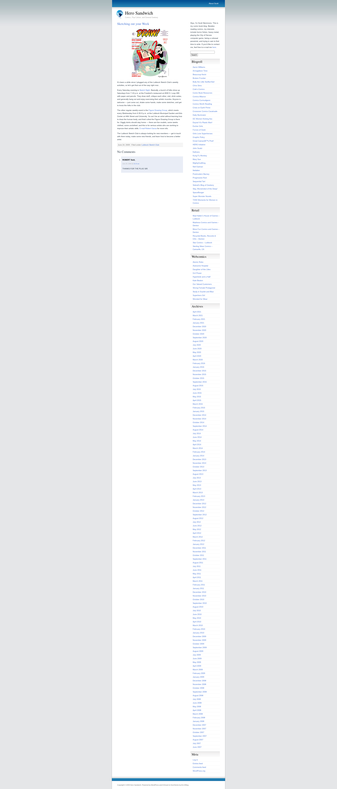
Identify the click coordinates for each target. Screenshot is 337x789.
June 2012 (197, 526)
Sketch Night (144, 90)
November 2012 (199, 507)
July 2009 (197, 655)
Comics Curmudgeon (201, 100)
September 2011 (200, 559)
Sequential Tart (199, 181)
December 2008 (199, 681)
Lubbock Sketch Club (150, 145)
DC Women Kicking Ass (202, 119)
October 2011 (198, 555)
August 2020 (198, 341)
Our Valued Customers (202, 284)
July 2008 (197, 699)
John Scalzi (197, 148)
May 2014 (197, 441)
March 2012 (198, 537)
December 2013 (199, 459)
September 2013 (200, 470)
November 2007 (199, 729)
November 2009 (199, 640)
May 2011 (197, 574)
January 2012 (198, 544)
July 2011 (197, 566)
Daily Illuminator (199, 115)
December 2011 (199, 548)
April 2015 (197, 400)
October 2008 (198, 688)
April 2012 (197, 533)
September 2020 (200, 337)
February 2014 (199, 452)
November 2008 (199, 684)
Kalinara (196, 152)
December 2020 (199, 326)
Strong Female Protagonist (204, 288)
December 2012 (199, 503)
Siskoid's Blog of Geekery (203, 185)
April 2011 (197, 577)
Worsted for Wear (200, 299)
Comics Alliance (199, 97)
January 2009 (198, 677)
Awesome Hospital (200, 266)
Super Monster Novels (202, 196)
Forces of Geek (199, 130)
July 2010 (197, 610)
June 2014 (197, 437)
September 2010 (200, 603)
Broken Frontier (199, 78)
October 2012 (198, 511)
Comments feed (199, 767)
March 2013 (198, 492)
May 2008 (197, 706)
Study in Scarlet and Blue (203, 292)
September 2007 (200, 736)
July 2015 (197, 389)
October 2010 (198, 599)
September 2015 (200, 382)
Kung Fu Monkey (200, 156)
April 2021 (197, 312)
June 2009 (197, 658)
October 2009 (198, 644)
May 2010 (197, 618)
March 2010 (198, 625)
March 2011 (198, 581)
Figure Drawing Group (158, 110)
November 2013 (199, 463)
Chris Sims (197, 85)
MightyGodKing (199, 163)
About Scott (213, 3)
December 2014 (199, 415)
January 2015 (198, 411)
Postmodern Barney (201, 174)
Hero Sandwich (139, 13)
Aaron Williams (199, 67)
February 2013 (199, 496)
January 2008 (198, 721)
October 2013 (198, 467)
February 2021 (199, 319)
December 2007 (199, 725)
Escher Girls (198, 126)
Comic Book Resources (202, 93)
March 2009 (198, 670)
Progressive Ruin (200, 178)
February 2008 (199, 718)
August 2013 (198, 474)
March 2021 (198, 315)
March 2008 (198, 714)
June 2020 (197, 349)
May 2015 (197, 397)
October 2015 (198, 378)
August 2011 (198, 563)
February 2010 (199, 629)
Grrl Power (197, 273)
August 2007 (198, 740)
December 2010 (199, 592)
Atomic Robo (198, 262)
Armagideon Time (200, 71)
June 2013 (197, 481)
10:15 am (136, 163)
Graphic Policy (199, 137)
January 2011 (198, 588)
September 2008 (200, 692)
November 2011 (199, 552)
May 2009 (197, 662)
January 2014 (198, 456)
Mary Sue (197, 159)
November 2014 (199, 419)
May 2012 (197, 529)
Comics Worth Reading (202, 104)
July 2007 (197, 743)
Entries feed (198, 763)
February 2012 (199, 540)
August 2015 (198, 386)
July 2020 (197, 345)
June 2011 (197, 570)
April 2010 (197, 622)
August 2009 (198, 651)
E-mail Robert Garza (148, 128)
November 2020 (199, 330)
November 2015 (199, 374)
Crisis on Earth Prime (201, 108)
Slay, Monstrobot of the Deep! (205, 189)
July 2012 (197, 522)
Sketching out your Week (133, 24)
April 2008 (197, 710)
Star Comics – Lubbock (202, 243)
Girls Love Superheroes (202, 133)
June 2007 (197, 747)
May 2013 (197, 485)
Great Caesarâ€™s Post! (203, 141)
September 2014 (200, 426)
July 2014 (197, 433)
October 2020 (198, 334)
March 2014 (198, 448)
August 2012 (198, 518)
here (214, 47)
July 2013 (197, 478)
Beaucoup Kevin (199, 74)
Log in (195, 760)
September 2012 (200, 515)
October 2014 (198, 422)
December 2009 (199, 636)
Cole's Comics (199, 89)
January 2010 (198, 633)
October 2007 (198, 732)
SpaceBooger (198, 192)
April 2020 (197, 356)
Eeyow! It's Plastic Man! (202, 122)
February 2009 (199, 673)
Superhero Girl (199, 295)
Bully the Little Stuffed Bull (203, 82)
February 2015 (199, 408)
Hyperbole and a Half (201, 277)
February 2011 (199, 585)
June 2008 (197, 703)
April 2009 (197, 666)
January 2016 (198, 367)
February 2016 (199, 363)
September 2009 (200, 647)
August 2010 (198, 607)
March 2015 (198, 404)
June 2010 (197, 614)
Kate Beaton (198, 280)
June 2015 (197, 393)
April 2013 (197, 489)
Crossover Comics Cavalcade (205, 111)
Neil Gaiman (198, 167)
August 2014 (198, 430)
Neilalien (196, 170)
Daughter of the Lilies (201, 269)
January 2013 (198, 500)
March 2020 (198, 360)
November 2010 (199, 596)
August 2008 (198, 695)
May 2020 (197, 352)
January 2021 (198, 323)
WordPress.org (199, 771)
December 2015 (199, 371)
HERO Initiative (199, 145)
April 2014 (197, 444)
